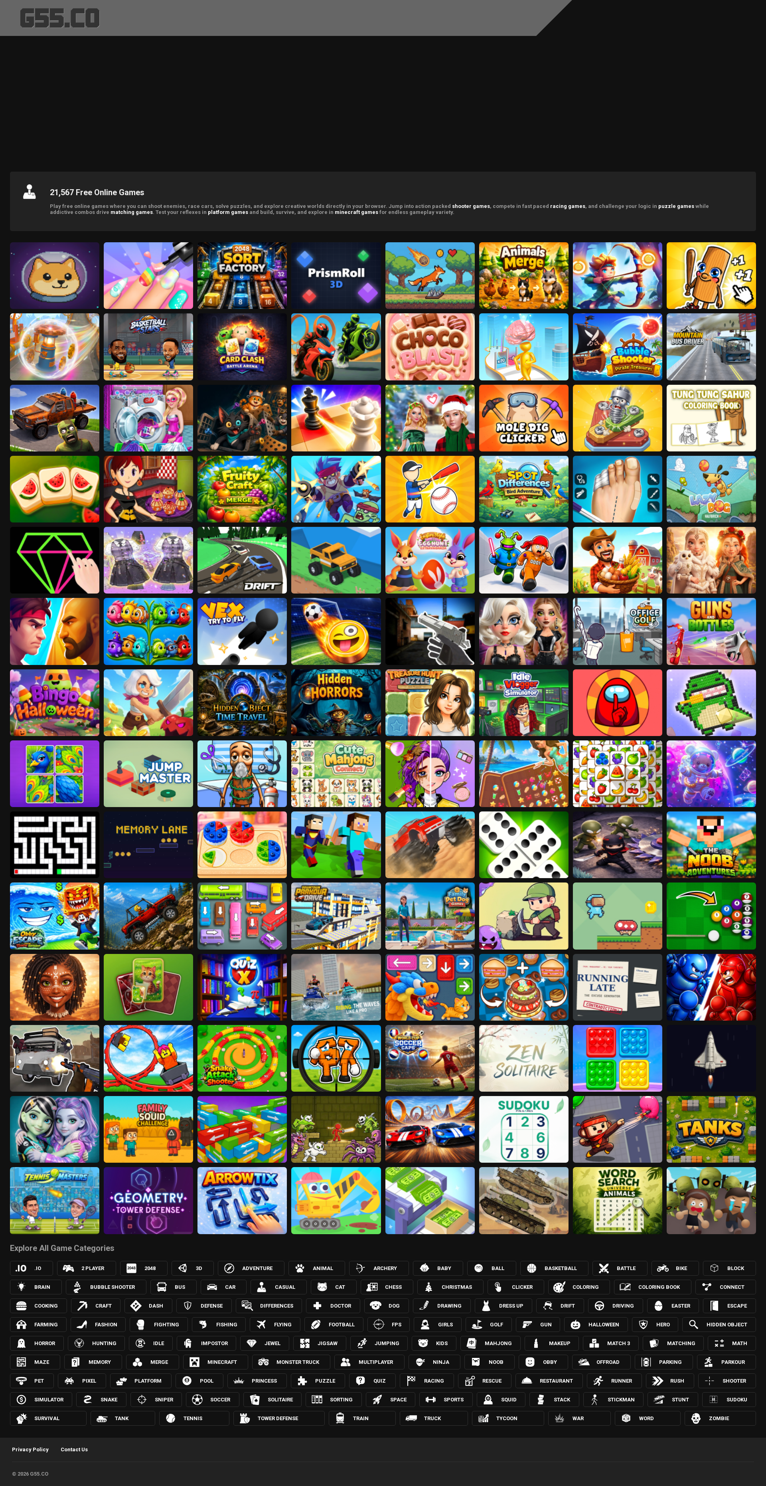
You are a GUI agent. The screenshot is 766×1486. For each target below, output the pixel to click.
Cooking (46, 1306)
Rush (677, 1381)
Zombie (719, 1418)
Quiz (379, 1381)
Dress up (511, 1306)
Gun (546, 1325)
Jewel (272, 1343)
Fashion (106, 1325)
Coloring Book (659, 1287)
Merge (159, 1362)
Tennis (193, 1418)
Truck (432, 1418)
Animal (323, 1268)
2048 (150, 1268)
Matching (681, 1343)
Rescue (491, 1381)
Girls (445, 1325)
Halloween (603, 1325)
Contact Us (74, 1449)
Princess (264, 1381)
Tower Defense (278, 1418)
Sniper (164, 1400)
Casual (285, 1287)
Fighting (166, 1325)
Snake (109, 1400)
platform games (228, 212)
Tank (121, 1418)
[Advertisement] (383, 102)
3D (199, 1268)
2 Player (92, 1268)
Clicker (522, 1287)
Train (361, 1418)
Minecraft (222, 1362)
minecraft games (356, 212)
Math (739, 1343)
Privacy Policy (30, 1449)
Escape (737, 1306)
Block (735, 1268)
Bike (681, 1268)
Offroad (608, 1362)
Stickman (621, 1400)
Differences (276, 1306)
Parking (670, 1362)
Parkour (733, 1362)
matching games (132, 212)
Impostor (214, 1343)
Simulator (48, 1400)
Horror (44, 1343)
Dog (394, 1306)
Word (646, 1418)
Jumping (387, 1343)
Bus (180, 1287)
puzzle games (676, 206)
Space (398, 1400)
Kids (442, 1343)
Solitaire (280, 1400)
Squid (509, 1400)
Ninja (441, 1362)
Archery (385, 1268)
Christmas (457, 1287)
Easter (680, 1306)
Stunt (680, 1400)
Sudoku (737, 1400)
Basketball (561, 1268)
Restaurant (556, 1381)
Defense (212, 1306)
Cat (340, 1287)
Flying (283, 1325)
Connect (732, 1287)
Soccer (220, 1400)
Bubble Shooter (112, 1287)
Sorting (341, 1400)
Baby (444, 1268)
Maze (41, 1362)
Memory (100, 1362)
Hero (663, 1325)
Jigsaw (328, 1343)
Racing (434, 1381)
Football (342, 1325)
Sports (454, 1400)
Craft (103, 1306)
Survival (46, 1418)
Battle (626, 1268)
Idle (158, 1343)
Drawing (449, 1306)
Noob (496, 1362)
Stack (562, 1400)
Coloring (586, 1287)
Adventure (257, 1268)
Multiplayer (376, 1362)
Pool (206, 1381)
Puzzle (325, 1381)
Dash (156, 1306)
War (578, 1418)
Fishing (226, 1325)
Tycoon (506, 1418)
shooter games (471, 206)
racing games (567, 206)
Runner (621, 1381)
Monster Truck (297, 1362)
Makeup (560, 1343)
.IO (37, 1268)
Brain (42, 1287)
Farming (46, 1325)
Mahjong (498, 1343)
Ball (498, 1268)
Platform (148, 1381)
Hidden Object (727, 1325)
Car (230, 1287)
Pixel (89, 1381)
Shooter (734, 1381)
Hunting (104, 1343)
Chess (393, 1287)
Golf (496, 1325)
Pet (39, 1381)
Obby (550, 1362)
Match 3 (618, 1343)
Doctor (340, 1306)
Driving (623, 1306)
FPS (396, 1325)
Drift (568, 1306)
